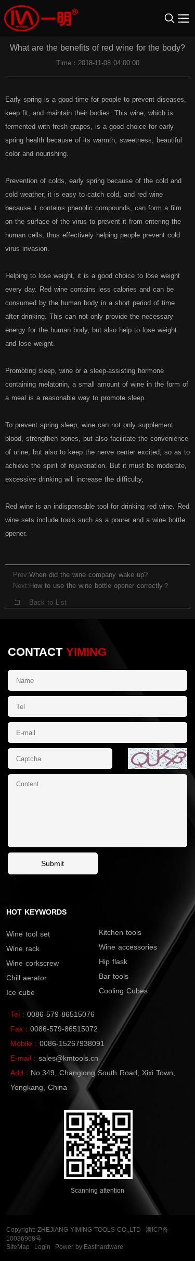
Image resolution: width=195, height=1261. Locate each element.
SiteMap (18, 1247)
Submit (52, 863)
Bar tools (113, 976)
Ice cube (20, 992)
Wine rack (23, 948)
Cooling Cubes (123, 991)
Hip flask (113, 961)
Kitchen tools (120, 932)
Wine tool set (28, 934)
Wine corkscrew (32, 963)
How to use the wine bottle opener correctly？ (99, 586)
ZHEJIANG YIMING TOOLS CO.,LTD (89, 1229)
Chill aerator (26, 978)
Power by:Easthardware (89, 1247)
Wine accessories (128, 947)
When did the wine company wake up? (88, 575)
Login (42, 1247)
